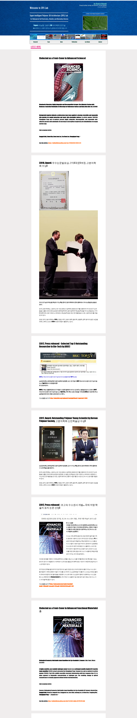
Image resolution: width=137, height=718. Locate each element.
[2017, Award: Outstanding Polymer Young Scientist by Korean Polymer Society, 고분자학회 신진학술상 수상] (68, 419)
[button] (105, 28)
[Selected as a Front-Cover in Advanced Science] (62, 58)
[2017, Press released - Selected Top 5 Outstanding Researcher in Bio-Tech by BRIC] (63, 345)
